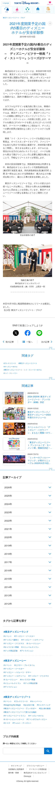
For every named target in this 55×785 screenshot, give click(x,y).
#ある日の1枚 (28, 705)
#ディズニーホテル (10, 366)
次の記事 (45, 341)
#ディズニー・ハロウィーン (32, 639)
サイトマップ (16, 766)
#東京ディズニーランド (16, 631)
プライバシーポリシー (35, 766)
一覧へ (29, 341)
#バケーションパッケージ (14, 719)
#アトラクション (26, 650)
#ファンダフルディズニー (37, 719)
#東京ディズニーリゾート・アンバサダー (20, 708)
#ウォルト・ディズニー (22, 723)
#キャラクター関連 (11, 647)
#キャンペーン (36, 701)
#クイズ (7, 723)
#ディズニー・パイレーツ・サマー (17, 672)
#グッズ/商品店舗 (10, 650)
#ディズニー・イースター (24, 636)
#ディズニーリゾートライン (15, 715)
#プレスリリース (10, 363)
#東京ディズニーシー (15, 660)
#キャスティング (43, 705)
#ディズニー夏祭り (11, 639)
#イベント (8, 636)
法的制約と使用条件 (16, 769)
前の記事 (10, 341)
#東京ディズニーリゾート (27, 363)
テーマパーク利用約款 (38, 769)
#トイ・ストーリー (10, 373)
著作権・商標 (13, 773)
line (39, 333)
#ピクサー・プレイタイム (24, 665)
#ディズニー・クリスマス (14, 643)
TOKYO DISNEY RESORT (26, 3)
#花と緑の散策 (45, 708)
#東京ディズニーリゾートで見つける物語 (20, 712)
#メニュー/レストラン (30, 647)
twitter (16, 333)
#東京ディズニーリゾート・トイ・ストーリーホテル (23, 370)
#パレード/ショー (33, 643)
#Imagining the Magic (12, 705)
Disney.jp (27, 776)
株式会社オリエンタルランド (35, 773)
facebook (28, 333)
